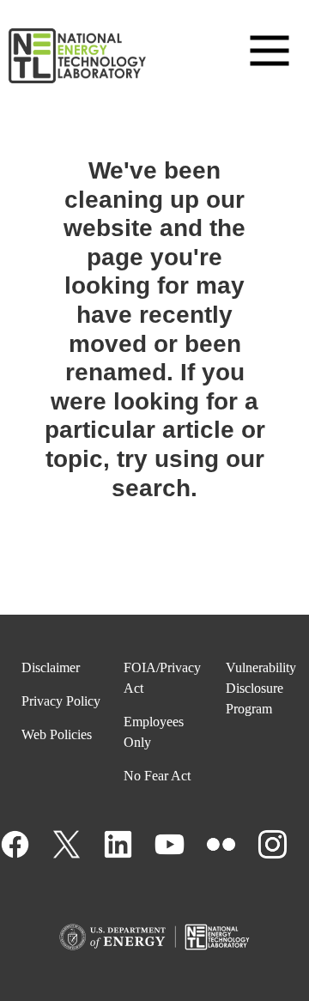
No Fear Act (157, 775)
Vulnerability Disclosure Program (261, 688)
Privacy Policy (60, 701)
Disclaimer (50, 667)
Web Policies (56, 734)
